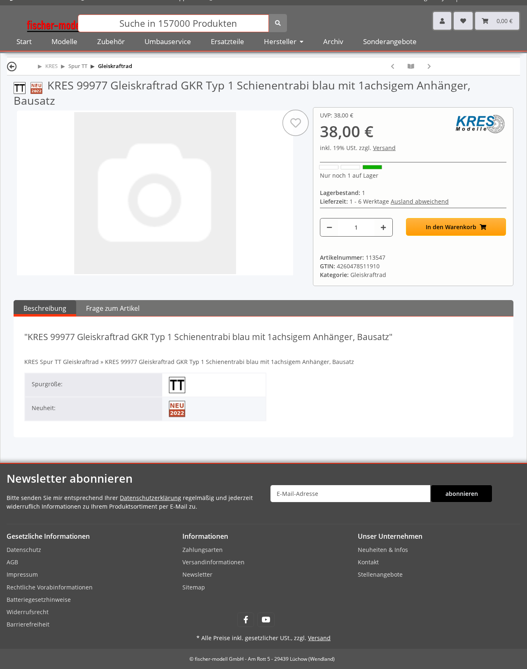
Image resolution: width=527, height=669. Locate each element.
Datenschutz (24, 550)
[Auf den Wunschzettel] (295, 123)
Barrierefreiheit (28, 624)
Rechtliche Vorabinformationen (50, 587)
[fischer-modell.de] (56, 22)
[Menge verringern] (329, 227)
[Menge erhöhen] (383, 227)
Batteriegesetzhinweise (39, 599)
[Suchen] (278, 23)
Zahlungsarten (202, 550)
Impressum (22, 574)
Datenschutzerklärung (150, 498)
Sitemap (193, 587)
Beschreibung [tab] (44, 308)
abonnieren (461, 494)
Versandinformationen (213, 562)
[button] (442, 21)
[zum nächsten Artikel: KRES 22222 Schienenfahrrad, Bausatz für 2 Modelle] (429, 66)
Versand (384, 148)
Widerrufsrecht (28, 612)
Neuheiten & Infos (383, 550)
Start (24, 41)
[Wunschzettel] (463, 21)
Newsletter (197, 574)
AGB (12, 562)
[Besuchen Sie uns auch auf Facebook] (245, 620)
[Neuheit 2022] (38, 87)
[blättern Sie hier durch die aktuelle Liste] (411, 66)
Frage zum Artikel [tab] (113, 308)
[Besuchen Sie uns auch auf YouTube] (265, 620)
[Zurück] (12, 66)
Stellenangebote (380, 574)
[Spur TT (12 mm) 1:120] (22, 87)
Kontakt (368, 562)
